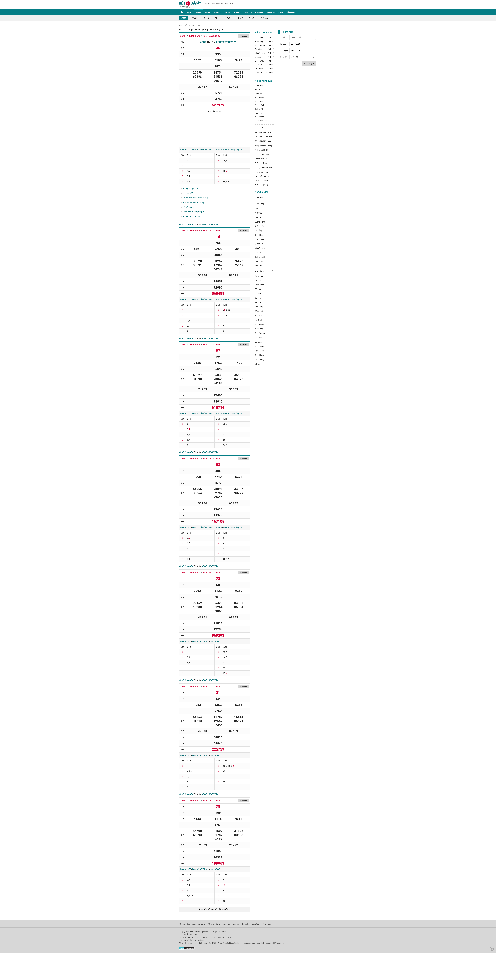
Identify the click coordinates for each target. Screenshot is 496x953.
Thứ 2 (194, 18)
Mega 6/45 (259, 61)
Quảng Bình (259, 105)
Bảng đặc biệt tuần (263, 141)
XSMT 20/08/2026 (211, 230)
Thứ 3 (206, 18)
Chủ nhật (264, 18)
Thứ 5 (229, 18)
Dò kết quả (308, 64)
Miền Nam (259, 271)
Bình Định (259, 101)
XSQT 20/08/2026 (210, 224)
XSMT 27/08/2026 (211, 36)
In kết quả (243, 36)
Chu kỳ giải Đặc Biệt (263, 137)
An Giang (258, 90)
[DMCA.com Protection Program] (187, 949)
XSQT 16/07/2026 (210, 794)
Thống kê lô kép (262, 154)
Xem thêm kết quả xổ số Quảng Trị (214, 909)
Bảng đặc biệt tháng (263, 145)
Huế (256, 209)
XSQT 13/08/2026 (210, 338)
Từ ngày (283, 44)
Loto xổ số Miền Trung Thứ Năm (207, 149)
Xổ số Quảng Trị (186, 224)
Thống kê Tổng (261, 172)
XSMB (189, 12)
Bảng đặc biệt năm (263, 132)
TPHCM (258, 289)
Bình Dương (260, 45)
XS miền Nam (214, 924)
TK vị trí (236, 12)
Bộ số (282, 37)
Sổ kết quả (290, 12)
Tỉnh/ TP (283, 57)
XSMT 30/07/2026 (211, 572)
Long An (258, 342)
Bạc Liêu (258, 302)
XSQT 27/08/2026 (226, 42)
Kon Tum (258, 266)
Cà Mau (258, 293)
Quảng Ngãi (260, 257)
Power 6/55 (260, 113)
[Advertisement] (214, 128)
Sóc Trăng (259, 307)
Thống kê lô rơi (261, 185)
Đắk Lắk (258, 217)
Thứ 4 (217, 18)
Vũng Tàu (259, 276)
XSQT (198, 25)
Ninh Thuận (260, 53)
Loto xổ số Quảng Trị (232, 149)
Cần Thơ (258, 280)
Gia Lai (258, 57)
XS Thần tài (260, 68)
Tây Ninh (258, 93)
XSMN (207, 12)
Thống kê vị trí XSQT (191, 188)
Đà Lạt (257, 364)
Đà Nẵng (258, 230)
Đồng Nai (259, 311)
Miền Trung (260, 203)
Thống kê (248, 12)
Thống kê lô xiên (262, 150)
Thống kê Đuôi (261, 163)
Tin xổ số (271, 12)
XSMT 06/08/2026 (211, 458)
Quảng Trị (259, 109)
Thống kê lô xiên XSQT (192, 216)
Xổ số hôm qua (189, 207)
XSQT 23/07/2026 (210, 680)
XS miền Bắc (184, 924)
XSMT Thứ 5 (194, 36)
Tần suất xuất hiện (262, 176)
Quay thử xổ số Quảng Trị (193, 212)
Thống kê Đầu (261, 159)
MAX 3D (258, 65)
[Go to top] (492, 949)
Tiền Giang (259, 359)
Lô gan (227, 12)
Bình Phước (260, 346)
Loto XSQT (215, 641)
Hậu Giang (259, 351)
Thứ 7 (251, 18)
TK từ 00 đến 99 (261, 181)
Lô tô (280, 12)
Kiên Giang (259, 355)
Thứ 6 (240, 18)
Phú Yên (258, 213)
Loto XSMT (185, 149)
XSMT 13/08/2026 (211, 344)
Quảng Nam (260, 222)
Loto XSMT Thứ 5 (200, 641)
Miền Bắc (259, 37)
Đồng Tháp (259, 285)
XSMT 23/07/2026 (211, 686)
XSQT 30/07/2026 (210, 566)
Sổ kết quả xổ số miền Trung (195, 198)
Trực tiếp (226, 924)
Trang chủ (183, 25)
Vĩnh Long (259, 41)
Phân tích (259, 12)
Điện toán (256, 924)
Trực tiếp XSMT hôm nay (193, 202)
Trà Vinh (258, 49)
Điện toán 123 (261, 72)
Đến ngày (284, 50)
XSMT (198, 12)
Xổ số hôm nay (263, 32)
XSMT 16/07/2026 (211, 800)
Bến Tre (258, 298)
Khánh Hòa (259, 226)
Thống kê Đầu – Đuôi (264, 167)
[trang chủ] (190, 7)
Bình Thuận (259, 97)
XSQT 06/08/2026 (210, 452)
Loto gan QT (188, 193)
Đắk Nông (259, 261)
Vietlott (217, 12)
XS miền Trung (198, 924)
